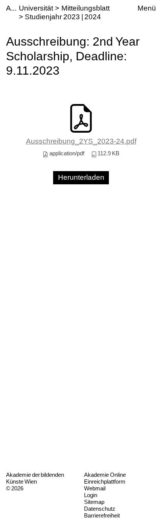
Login (90, 495)
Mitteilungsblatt (85, 8)
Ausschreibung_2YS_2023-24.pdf (81, 141)
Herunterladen (81, 177)
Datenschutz (99, 508)
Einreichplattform (104, 481)
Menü (147, 8)
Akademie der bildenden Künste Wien (35, 478)
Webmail (94, 488)
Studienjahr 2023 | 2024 (63, 17)
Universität (36, 8)
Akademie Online (105, 475)
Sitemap (94, 502)
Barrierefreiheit (102, 515)
